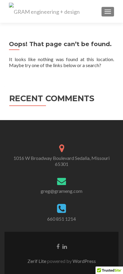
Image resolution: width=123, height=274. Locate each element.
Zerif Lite (37, 261)
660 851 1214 (61, 219)
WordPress (84, 261)
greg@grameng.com (61, 191)
